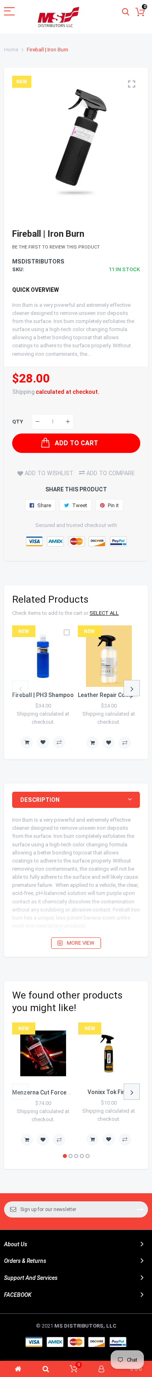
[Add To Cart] (27, 742)
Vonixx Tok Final (109, 1092)
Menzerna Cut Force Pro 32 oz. (53, 1092)
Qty (17, 422)
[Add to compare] (59, 742)
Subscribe (140, 1209)
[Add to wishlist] (43, 742)
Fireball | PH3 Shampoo (43, 695)
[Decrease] (37, 422)
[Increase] (68, 422)
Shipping (23, 392)
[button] (65, 1156)
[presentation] (20, 688)
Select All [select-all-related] (104, 613)
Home (11, 50)
